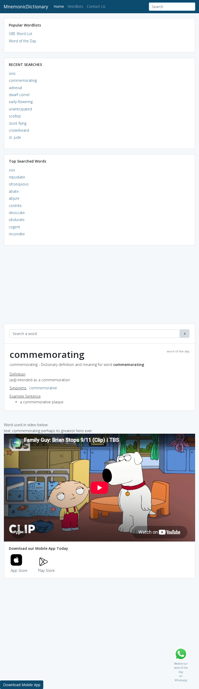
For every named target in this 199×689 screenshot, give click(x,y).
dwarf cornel (19, 94)
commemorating (23, 80)
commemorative (43, 387)
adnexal (15, 87)
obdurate (17, 219)
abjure (14, 198)
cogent (14, 226)
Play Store (46, 570)
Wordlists (75, 6)
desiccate (17, 212)
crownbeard (19, 130)
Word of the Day (22, 40)
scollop (15, 115)
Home (60, 6)
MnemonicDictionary (26, 6)
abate (14, 191)
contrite (15, 205)
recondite (17, 233)
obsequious (19, 184)
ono (12, 73)
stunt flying (17, 123)
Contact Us (96, 6)
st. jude (15, 137)
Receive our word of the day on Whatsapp (181, 662)
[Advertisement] (99, 287)
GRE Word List (20, 33)
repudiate (17, 177)
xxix (12, 170)
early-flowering (21, 101)
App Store (19, 570)
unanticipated (20, 108)
